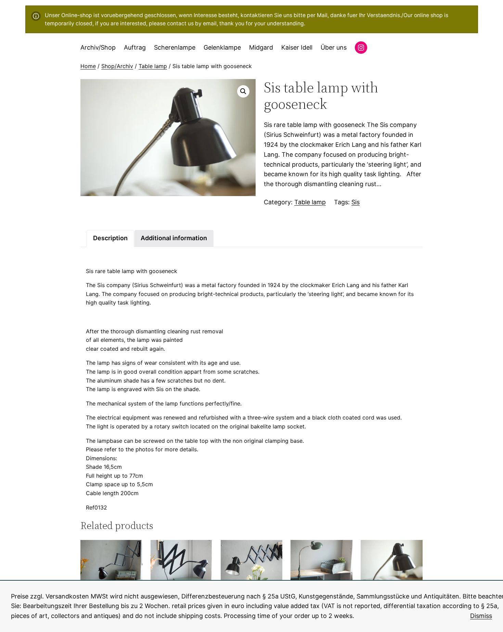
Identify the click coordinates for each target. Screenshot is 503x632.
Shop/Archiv (117, 66)
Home (88, 66)
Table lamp (153, 66)
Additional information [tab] (174, 238)
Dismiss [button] (481, 615)
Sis (355, 202)
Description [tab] (110, 238)
